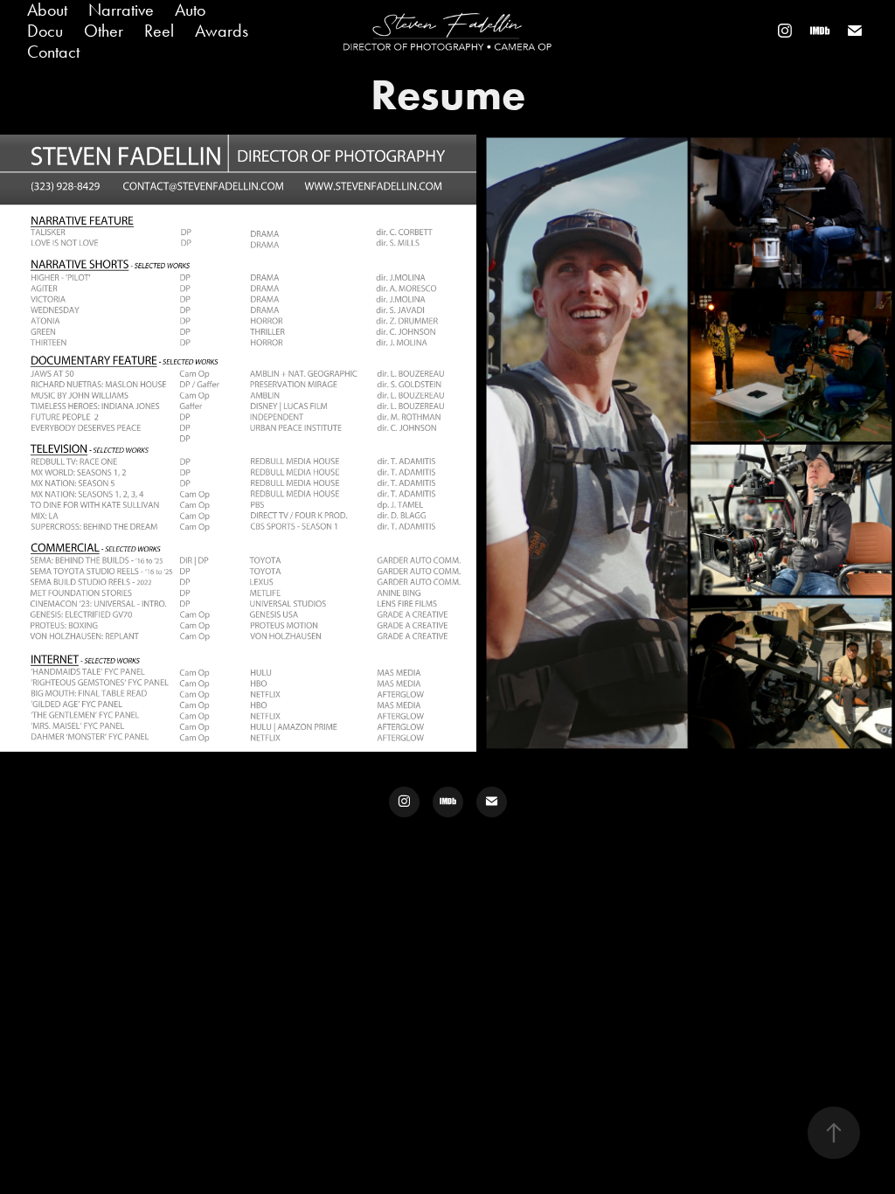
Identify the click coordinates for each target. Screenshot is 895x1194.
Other (103, 30)
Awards (221, 30)
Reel (159, 30)
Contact (53, 51)
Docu (45, 30)
